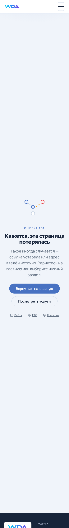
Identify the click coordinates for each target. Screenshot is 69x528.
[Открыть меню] (61, 6)
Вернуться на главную (34, 288)
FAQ (34, 315)
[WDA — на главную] (12, 6)
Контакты (53, 315)
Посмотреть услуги (34, 301)
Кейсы (18, 315)
